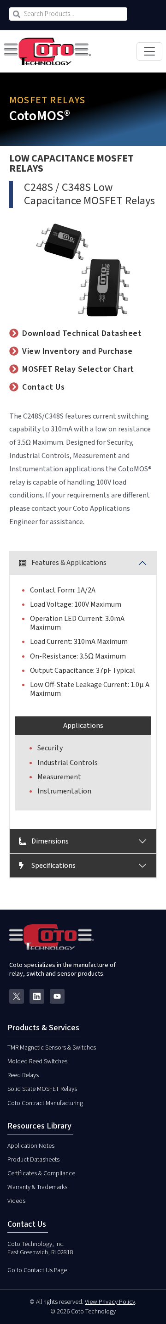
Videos (16, 1201)
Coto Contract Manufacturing (45, 1103)
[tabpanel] (83, 690)
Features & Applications (68, 563)
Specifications (53, 865)
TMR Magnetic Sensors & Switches (51, 1048)
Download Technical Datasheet (82, 333)
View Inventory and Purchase (77, 351)
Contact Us (43, 387)
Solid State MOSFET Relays (42, 1089)
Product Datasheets (33, 1160)
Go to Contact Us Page (37, 1270)
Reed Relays (23, 1075)
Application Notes (30, 1146)
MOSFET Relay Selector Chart (78, 369)
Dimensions (49, 841)
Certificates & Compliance (41, 1173)
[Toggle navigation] (149, 51)
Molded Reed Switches (37, 1061)
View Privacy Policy (110, 1302)
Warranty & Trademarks (37, 1187)
